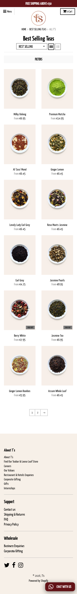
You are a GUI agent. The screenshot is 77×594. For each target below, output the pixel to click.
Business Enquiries (14, 546)
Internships (9, 488)
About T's (8, 457)
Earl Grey (20, 280)
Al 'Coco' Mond (19, 169)
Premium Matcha (57, 114)
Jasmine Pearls (57, 280)
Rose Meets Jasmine (57, 225)
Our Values (9, 470)
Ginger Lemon (57, 169)
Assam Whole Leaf (57, 391)
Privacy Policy (11, 524)
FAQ (6, 519)
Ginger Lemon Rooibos (19, 391)
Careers (7, 466)
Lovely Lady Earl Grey (19, 225)
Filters (38, 59)
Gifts (6, 483)
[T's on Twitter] (6, 565)
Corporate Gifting (12, 479)
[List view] (57, 47)
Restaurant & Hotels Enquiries (19, 475)
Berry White (20, 335)
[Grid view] (51, 47)
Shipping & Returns (14, 514)
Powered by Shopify (38, 581)
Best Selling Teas (37, 29)
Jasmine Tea (57, 335)
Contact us (9, 509)
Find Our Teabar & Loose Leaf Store (21, 461)
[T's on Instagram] (20, 565)
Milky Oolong (20, 114)
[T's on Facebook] (14, 565)
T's (43, 576)
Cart (69, 11)
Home (24, 29)
